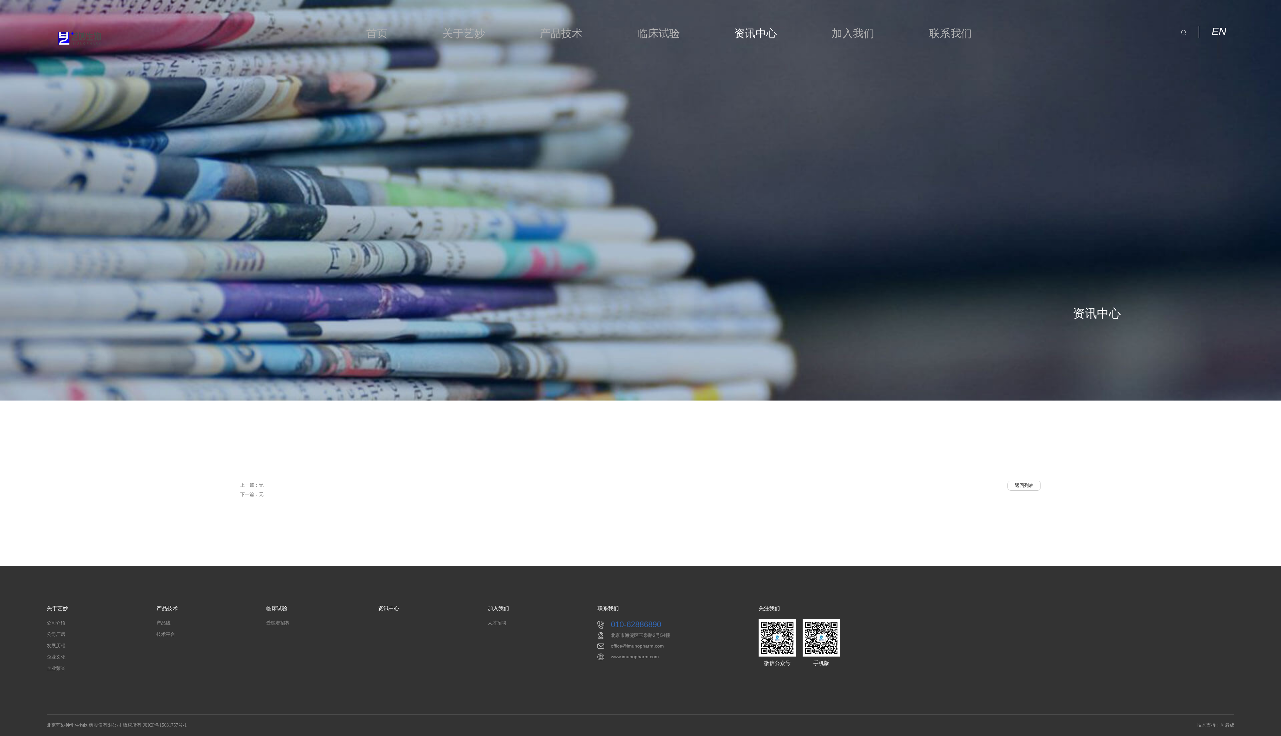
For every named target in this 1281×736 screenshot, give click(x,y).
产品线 (163, 623)
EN (1219, 31)
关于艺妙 (463, 33)
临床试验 (658, 33)
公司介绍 (56, 623)
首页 (377, 33)
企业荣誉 (56, 668)
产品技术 (561, 33)
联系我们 (950, 33)
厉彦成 (1227, 725)
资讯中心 (755, 33)
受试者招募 (278, 623)
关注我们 (769, 608)
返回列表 (1024, 485)
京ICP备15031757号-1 (165, 725)
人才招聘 (497, 623)
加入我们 (853, 33)
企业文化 (56, 657)
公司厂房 (56, 634)
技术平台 (165, 634)
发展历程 (56, 645)
